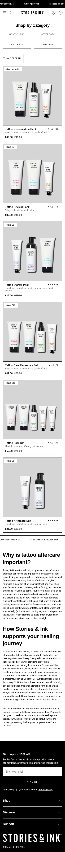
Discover (9, 812)
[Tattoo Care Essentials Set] (32, 331)
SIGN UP (32, 782)
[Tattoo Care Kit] (32, 409)
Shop (6, 800)
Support (8, 824)
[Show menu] (4, 13)
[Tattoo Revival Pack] (32, 173)
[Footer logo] (32, 838)
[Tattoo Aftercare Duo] (32, 487)
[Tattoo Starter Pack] (32, 251)
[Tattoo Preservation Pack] (32, 95)
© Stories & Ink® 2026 (14, 847)
